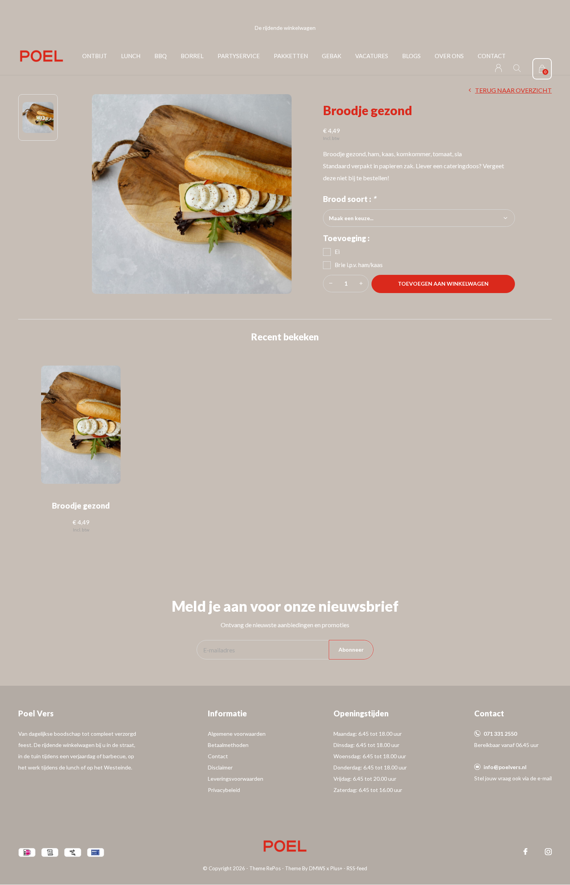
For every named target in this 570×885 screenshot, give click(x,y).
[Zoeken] (517, 68)
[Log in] (498, 68)
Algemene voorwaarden (237, 733)
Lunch (130, 55)
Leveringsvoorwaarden (235, 778)
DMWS (317, 868)
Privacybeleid (224, 790)
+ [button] (361, 283)
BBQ (160, 55)
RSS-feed (357, 868)
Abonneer (351, 649)
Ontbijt (94, 55)
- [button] (331, 283)
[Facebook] (525, 851)
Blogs (411, 55)
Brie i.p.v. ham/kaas (359, 264)
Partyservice (239, 55)
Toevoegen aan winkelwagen (443, 283)
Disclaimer (220, 767)
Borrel (192, 55)
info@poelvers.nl (505, 767)
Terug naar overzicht (513, 90)
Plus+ (336, 868)
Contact (492, 55)
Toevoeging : (346, 238)
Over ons (449, 55)
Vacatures (371, 55)
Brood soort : (349, 199)
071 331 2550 (500, 733)
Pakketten (291, 55)
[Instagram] (548, 851)
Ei (337, 251)
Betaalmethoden (228, 745)
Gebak (331, 55)
